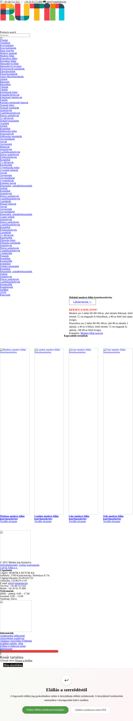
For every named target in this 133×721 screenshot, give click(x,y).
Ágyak (3, 141)
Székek (3, 79)
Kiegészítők (6, 165)
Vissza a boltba (23, 660)
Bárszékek (5, 84)
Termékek (5, 42)
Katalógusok (6, 287)
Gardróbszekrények (10, 113)
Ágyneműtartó (7, 139)
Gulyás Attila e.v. (9, 567)
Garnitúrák (5, 201)
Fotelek (4, 100)
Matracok (5, 146)
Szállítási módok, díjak (11, 643)
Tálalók (4, 89)
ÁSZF (3, 292)
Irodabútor (5, 263)
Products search (8, 32)
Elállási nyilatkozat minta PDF (90, 709)
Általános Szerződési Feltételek (16, 640)
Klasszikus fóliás (8, 58)
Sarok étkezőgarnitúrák (12, 76)
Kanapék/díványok (9, 94)
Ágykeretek (6, 144)
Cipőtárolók (6, 253)
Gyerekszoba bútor (9, 167)
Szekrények (6, 110)
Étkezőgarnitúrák (9, 74)
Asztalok (4, 123)
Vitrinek (4, 87)
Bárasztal (4, 81)
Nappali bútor (7, 105)
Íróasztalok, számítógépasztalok (16, 185)
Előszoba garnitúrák (10, 242)
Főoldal (4, 40)
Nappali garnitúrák (9, 107)
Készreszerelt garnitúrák (12, 68)
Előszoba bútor (7, 240)
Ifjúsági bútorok (8, 203)
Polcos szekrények (9, 115)
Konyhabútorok (8, 48)
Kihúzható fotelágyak (11, 97)
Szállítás (4, 289)
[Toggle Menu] (1, 38)
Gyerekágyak (7, 180)
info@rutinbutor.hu (56, 1)
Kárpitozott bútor (9, 92)
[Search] (1, 37)
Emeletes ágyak (8, 183)
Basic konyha (7, 50)
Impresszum (6, 648)
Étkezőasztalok (7, 71)
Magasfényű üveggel (10, 66)
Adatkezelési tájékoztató (12, 635)
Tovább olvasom (8, 521)
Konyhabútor (7, 45)
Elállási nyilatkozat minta (13, 646)
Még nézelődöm (13, 665)
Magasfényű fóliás (9, 63)
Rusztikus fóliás (8, 61)
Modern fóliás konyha (91, 333)
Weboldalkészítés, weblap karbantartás (19, 565)
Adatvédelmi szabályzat (12, 638)
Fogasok (4, 255)
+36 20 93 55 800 (33, 1)
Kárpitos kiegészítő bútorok (14, 102)
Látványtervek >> (82, 301)
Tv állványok (7, 118)
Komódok (5, 128)
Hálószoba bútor (8, 131)
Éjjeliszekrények (8, 157)
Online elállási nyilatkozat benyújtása (45, 709)
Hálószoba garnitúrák (11, 136)
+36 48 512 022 (11, 1)
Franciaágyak (7, 133)
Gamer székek (7, 216)
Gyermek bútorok (9, 170)
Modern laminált (8, 53)
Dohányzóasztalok (9, 120)
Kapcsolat (5, 294)
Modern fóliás (7, 55)
